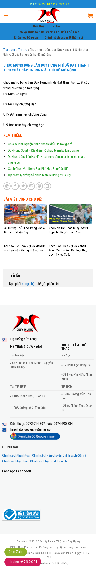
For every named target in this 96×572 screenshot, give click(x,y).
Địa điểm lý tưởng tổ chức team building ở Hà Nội (39, 175)
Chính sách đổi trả (74, 455)
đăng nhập (29, 284)
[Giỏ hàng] (90, 15)
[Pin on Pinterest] (39, 186)
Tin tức (56, 26)
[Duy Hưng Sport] (48, 15)
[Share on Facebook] (15, 186)
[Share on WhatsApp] (7, 186)
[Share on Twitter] (23, 186)
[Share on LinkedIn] (47, 186)
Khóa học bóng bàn (27, 38)
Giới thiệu (39, 26)
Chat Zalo (16, 552)
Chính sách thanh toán (16, 455)
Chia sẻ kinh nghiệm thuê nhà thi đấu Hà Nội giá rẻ (40, 144)
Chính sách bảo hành (15, 461)
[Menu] (6, 15)
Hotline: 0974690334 (23, 562)
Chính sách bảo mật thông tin (64, 38)
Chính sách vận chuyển (47, 455)
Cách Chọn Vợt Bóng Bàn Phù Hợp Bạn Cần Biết (38, 169)
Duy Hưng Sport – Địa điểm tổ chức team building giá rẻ (43, 150)
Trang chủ (9, 49)
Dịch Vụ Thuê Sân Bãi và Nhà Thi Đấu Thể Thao (48, 32)
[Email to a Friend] (31, 186)
